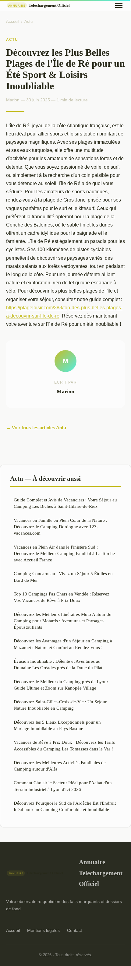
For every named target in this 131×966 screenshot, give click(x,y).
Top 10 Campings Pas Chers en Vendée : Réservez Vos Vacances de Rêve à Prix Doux (61, 597)
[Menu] (119, 5)
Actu (28, 21)
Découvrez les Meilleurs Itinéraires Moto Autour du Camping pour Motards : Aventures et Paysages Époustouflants (63, 621)
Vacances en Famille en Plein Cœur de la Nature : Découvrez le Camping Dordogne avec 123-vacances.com (60, 527)
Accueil (12, 21)
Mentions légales (43, 930)
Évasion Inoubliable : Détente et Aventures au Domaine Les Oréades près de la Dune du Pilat (58, 664)
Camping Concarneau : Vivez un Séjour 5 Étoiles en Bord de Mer (63, 576)
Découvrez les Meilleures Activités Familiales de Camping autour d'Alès (60, 765)
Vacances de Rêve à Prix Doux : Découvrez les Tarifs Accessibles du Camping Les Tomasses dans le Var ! (64, 745)
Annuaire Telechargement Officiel (100, 873)
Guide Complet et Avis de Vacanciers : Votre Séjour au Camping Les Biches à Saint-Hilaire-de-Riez (65, 503)
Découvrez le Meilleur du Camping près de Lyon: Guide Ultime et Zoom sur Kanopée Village (61, 684)
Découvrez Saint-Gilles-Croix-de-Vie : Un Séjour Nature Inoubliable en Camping (60, 705)
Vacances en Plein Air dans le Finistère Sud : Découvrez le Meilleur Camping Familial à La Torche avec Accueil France (64, 553)
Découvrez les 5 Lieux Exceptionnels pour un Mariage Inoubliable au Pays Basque (57, 725)
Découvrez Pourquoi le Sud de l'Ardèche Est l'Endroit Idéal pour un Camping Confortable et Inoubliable (65, 806)
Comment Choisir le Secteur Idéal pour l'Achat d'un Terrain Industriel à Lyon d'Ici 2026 (63, 786)
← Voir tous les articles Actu (36, 427)
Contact (74, 930)
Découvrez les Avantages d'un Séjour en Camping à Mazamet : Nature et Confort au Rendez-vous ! (63, 644)
